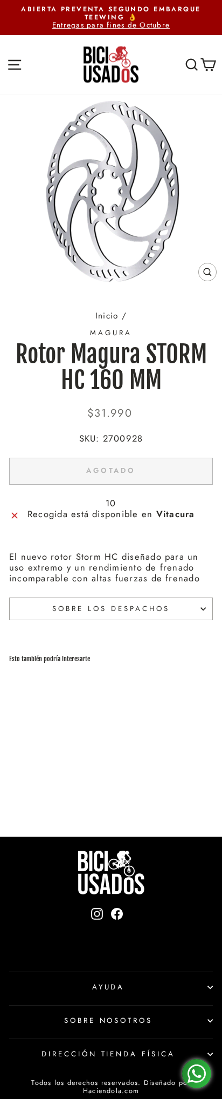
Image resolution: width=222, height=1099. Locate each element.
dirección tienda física (108, 1054)
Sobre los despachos (111, 608)
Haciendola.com (111, 1091)
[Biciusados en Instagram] (97, 931)
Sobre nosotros (108, 1020)
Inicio (106, 316)
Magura (111, 333)
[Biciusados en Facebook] (117, 931)
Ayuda (108, 987)
